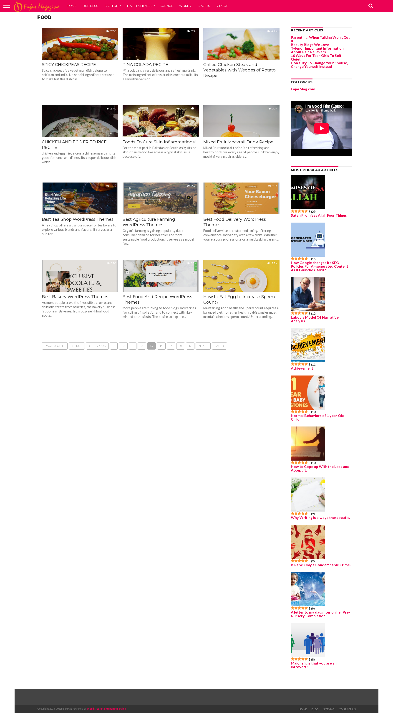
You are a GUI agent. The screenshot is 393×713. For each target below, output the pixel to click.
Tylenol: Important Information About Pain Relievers (317, 50)
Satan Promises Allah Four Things (319, 215)
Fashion (111, 6)
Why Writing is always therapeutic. (320, 517)
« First (77, 346)
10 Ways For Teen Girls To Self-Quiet (317, 57)
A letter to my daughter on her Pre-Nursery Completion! (320, 614)
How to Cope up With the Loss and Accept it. (320, 468)
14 (161, 346)
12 (142, 346)
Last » (219, 346)
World (185, 6)
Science (166, 6)
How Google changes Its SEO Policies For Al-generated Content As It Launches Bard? (319, 266)
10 (123, 346)
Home (71, 6)
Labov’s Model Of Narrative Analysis (315, 319)
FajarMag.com (303, 89)
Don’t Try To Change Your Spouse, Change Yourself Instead (319, 65)
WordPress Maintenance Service (106, 708)
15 (171, 346)
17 (190, 346)
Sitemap (329, 709)
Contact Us (347, 709)
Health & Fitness (139, 6)
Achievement (302, 368)
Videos (222, 6)
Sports (204, 6)
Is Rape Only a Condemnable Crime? (321, 565)
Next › (203, 346)
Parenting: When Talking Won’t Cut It (320, 39)
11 (133, 346)
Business (90, 6)
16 (180, 346)
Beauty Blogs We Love (310, 44)
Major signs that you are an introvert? (314, 665)
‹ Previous (97, 346)
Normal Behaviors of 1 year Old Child (317, 417)
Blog (315, 709)
